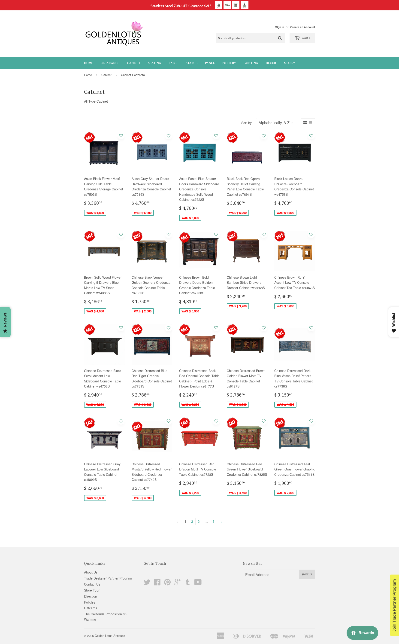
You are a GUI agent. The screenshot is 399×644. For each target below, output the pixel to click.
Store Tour (92, 590)
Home (88, 63)
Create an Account (302, 27)
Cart (305, 38)
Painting (251, 63)
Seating (154, 63)
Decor (271, 63)
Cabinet (133, 63)
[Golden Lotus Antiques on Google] (177, 583)
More (288, 63)
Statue (191, 63)
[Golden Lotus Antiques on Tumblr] (187, 583)
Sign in (279, 27)
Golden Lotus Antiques (110, 635)
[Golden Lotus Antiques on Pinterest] (167, 583)
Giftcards (90, 608)
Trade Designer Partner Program (108, 578)
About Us (90, 572)
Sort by (246, 122)
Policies (89, 602)
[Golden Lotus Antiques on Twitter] (147, 583)
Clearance (110, 63)
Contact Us (92, 584)
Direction (90, 596)
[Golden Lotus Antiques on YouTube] (198, 583)
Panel (210, 63)
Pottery (229, 63)
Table (173, 63)
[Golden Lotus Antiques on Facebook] (157, 583)
